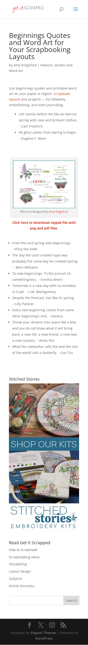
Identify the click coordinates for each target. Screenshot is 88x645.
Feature (46, 65)
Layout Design (20, 571)
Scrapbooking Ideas (24, 557)
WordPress (44, 638)
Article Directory (21, 586)
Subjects (15, 578)
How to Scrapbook (23, 550)
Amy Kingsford (25, 65)
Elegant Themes (43, 632)
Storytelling (18, 564)
